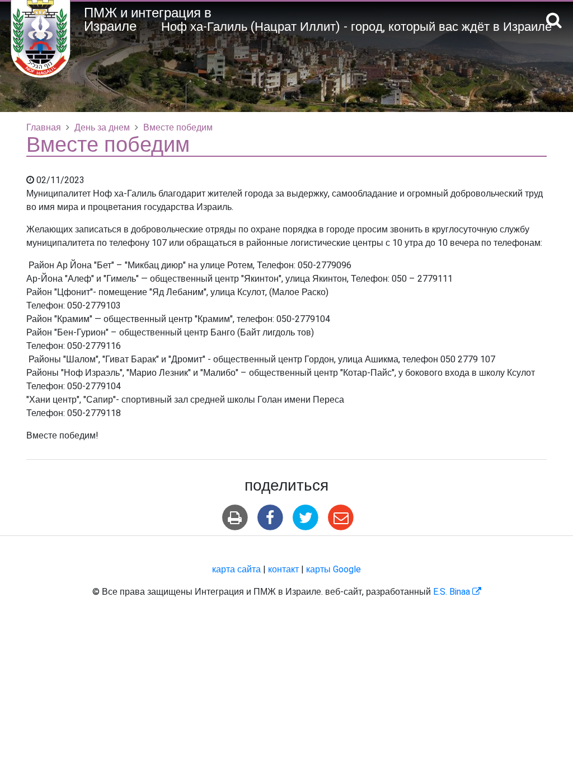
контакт (283, 569)
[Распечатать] (235, 517)
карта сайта (236, 569)
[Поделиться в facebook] (270, 517)
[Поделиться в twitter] (306, 517)
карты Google (333, 569)
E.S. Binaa (457, 592)
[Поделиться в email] (341, 517)
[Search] (554, 21)
